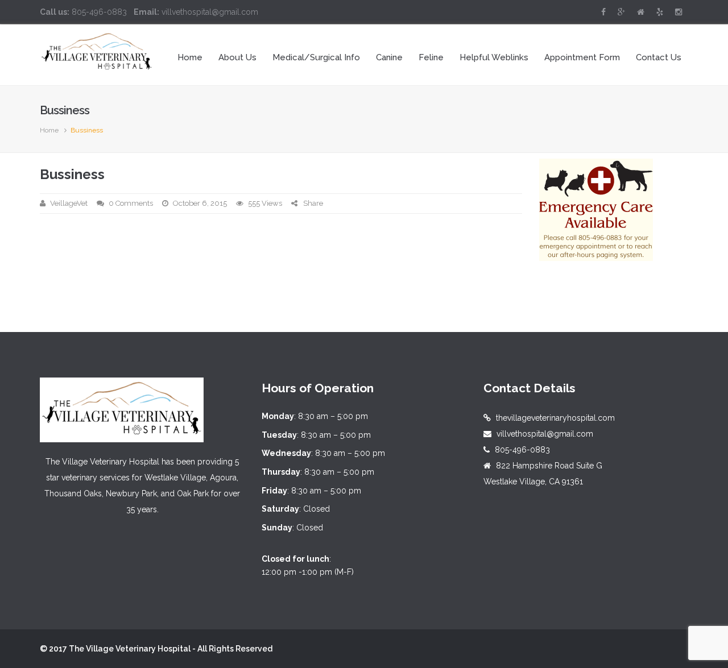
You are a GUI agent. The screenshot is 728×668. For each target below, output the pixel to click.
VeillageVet (69, 203)
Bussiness (72, 174)
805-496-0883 (522, 449)
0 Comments (131, 203)
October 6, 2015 (200, 203)
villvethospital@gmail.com (545, 433)
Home (49, 130)
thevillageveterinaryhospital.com (555, 417)
